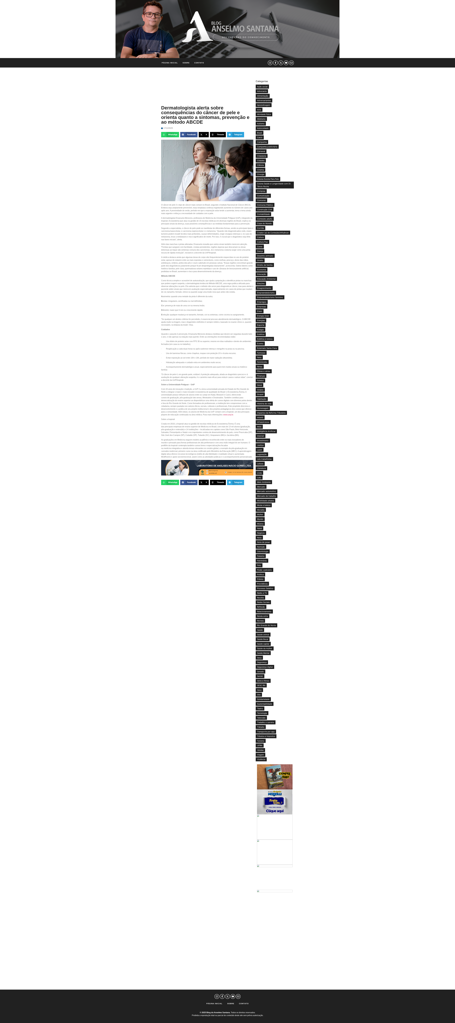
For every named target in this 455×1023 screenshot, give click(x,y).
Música (260, 524)
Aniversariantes (264, 100)
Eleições (261, 283)
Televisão (261, 718)
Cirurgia (260, 174)
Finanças (261, 376)
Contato (199, 63)
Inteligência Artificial (266, 431)
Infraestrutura (263, 422)
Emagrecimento (264, 288)
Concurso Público (265, 205)
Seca (259, 657)
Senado (260, 671)
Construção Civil (264, 209)
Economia (261, 269)
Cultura (260, 237)
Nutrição (261, 547)
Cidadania (261, 156)
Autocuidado (263, 128)
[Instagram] (270, 62)
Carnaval (261, 151)
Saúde (260, 630)
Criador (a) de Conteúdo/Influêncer (273, 232)
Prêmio (260, 579)
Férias (259, 366)
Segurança (262, 662)
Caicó (259, 137)
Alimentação (262, 96)
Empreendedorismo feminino (270, 297)
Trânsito (260, 727)
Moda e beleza (263, 505)
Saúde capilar (263, 644)
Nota (259, 537)
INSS (259, 426)
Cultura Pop (262, 242)
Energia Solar (263, 316)
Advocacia (262, 91)
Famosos (261, 353)
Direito (260, 260)
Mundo (260, 519)
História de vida (264, 403)
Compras (261, 191)
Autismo (260, 123)
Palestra (260, 556)
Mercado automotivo (266, 491)
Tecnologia (262, 713)
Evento (260, 343)
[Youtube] (286, 62)
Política (260, 574)
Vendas (260, 750)
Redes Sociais (263, 602)
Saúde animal (263, 634)
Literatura (261, 468)
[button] (170, 134)
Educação (261, 274)
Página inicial (170, 63)
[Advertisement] (207, 86)
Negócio (261, 533)
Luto (259, 477)
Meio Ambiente (264, 482)
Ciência (260, 165)
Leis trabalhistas (264, 459)
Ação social (262, 86)
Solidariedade (263, 699)
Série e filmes (263, 681)
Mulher (260, 514)
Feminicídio (262, 362)
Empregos (261, 302)
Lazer (259, 450)
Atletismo (261, 119)
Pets (259, 565)
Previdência (262, 584)
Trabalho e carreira (265, 722)
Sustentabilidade (264, 704)
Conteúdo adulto (264, 219)
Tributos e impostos (266, 736)
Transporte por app (266, 731)
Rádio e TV (262, 593)
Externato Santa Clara (267, 348)
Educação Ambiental (266, 279)
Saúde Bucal (262, 639)
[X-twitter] (280, 62)
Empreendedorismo (266, 293)
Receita (260, 597)
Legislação (262, 454)
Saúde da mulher (264, 648)
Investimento (263, 440)
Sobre (186, 63)
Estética (260, 334)
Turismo (260, 741)
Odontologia (262, 551)
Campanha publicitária (267, 146)
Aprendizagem (263, 105)
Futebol (260, 380)
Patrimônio (262, 560)
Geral (259, 385)
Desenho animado (265, 256)
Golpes (260, 390)
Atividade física (264, 114)
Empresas (261, 306)
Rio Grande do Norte (266, 625)
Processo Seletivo (265, 588)
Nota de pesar (263, 542)
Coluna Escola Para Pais (268, 179)
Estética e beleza (265, 339)
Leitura (260, 463)
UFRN (259, 745)
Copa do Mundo (264, 223)
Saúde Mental (263, 653)
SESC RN (261, 685)
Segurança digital (265, 667)
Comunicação (263, 196)
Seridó (260, 676)
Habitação (261, 399)
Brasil (259, 133)
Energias (261, 320)
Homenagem (262, 408)
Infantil (260, 417)
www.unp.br (228, 415)
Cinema (260, 170)
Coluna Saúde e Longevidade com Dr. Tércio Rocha (274, 185)
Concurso (261, 200)
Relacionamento (264, 611)
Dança (260, 251)
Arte (259, 110)
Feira (259, 357)
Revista (260, 621)
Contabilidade (263, 214)
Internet (260, 436)
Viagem (260, 755)
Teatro (260, 708)
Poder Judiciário (264, 570)
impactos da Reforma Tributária (271, 413)
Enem (259, 311)
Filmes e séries (263, 371)
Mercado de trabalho (266, 496)
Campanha (262, 142)
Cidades (260, 160)
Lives (259, 473)
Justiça (260, 445)
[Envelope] (291, 62)
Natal (259, 528)
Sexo (259, 690)
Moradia (260, 510)
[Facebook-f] (275, 62)
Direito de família (265, 265)
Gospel (260, 394)
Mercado (261, 487)
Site (259, 694)
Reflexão (261, 607)
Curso (259, 246)
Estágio (260, 329)
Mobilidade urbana (265, 500)
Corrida (260, 228)
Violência (261, 759)
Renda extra (262, 616)
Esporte (260, 325)
